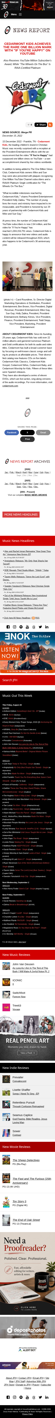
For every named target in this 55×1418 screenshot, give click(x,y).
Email (43, 432)
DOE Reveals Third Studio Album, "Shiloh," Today (26, 570)
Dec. (36, 487)
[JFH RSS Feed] (50, 124)
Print (27, 439)
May (30, 472)
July (42, 472)
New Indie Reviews (15, 1068)
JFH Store (9, 1385)
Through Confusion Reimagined (28, 1106)
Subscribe (46, 1385)
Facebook (11, 432)
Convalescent (19, 1081)
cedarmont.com (10, 385)
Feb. (12, 472)
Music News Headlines (18, 541)
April (25, 472)
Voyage (16, 1009)
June (36, 472)
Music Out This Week (17, 696)
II (13, 984)
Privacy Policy (27, 1414)
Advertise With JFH (36, 1381)
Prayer (35, 1385)
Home (28, 1388)
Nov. (31, 487)
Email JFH (38, 1378)
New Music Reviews (16, 955)
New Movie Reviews (16, 1147)
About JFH (11, 1378)
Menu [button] (14, 14)
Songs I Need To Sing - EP (26, 1093)
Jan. (6, 472)
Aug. (47, 472)
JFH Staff (20, 1381)
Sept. (19, 487)
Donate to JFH (23, 1385)
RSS (37, 618)
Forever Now (19, 996)
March (18, 472)
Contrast (17, 1135)
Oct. (25, 487)
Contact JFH (24, 1378)
